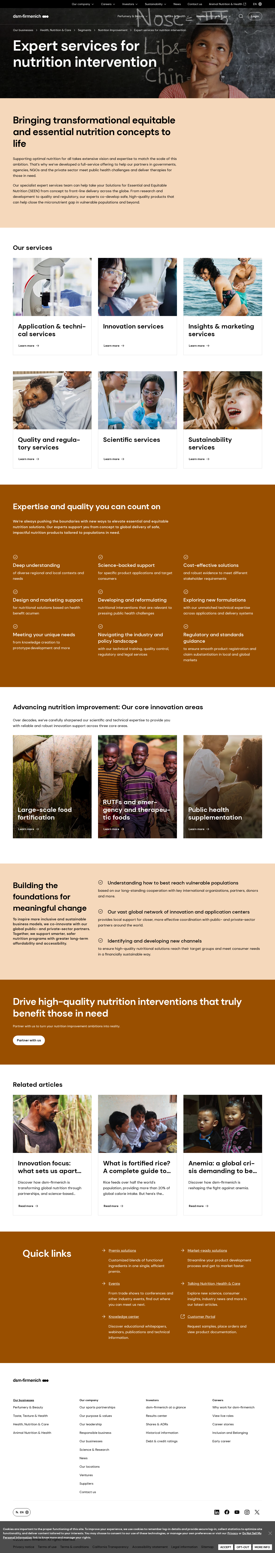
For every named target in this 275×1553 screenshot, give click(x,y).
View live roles (223, 1416)
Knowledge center (124, 1316)
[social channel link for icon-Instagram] (247, 1512)
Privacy (232, 1533)
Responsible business (95, 1433)
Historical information (162, 1433)
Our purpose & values (96, 1416)
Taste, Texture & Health (30, 1416)
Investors (152, 1400)
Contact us (88, 1492)
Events (114, 1283)
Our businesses (23, 30)
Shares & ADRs (157, 1424)
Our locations (90, 1466)
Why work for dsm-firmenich (233, 1407)
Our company (89, 1400)
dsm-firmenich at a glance (166, 1407)
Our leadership (91, 1424)
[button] (241, 16)
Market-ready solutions (207, 1250)
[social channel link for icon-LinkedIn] (217, 1512)
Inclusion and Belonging (230, 1433)
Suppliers (86, 1483)
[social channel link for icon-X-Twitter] (257, 1512)
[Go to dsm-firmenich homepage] (31, 16)
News (84, 1458)
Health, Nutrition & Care (55, 30)
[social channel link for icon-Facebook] (227, 1512)
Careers (217, 1400)
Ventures (86, 1475)
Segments (84, 30)
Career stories (223, 1424)
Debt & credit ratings (162, 1441)
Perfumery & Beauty (28, 1407)
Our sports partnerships (97, 1407)
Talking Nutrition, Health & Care (214, 1283)
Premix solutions (122, 1250)
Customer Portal (201, 1316)
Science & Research (94, 1450)
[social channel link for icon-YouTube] (237, 1512)
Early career (221, 1441)
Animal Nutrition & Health (32, 1433)
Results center (156, 1416)
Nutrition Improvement (112, 30)
